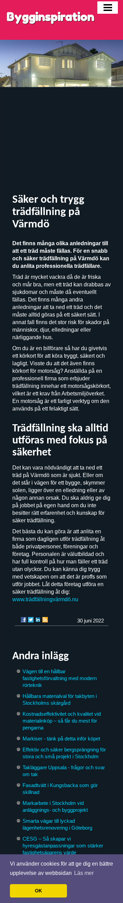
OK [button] (38, 890)
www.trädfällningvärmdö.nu (45, 599)
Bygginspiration (50, 17)
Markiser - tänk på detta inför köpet (61, 738)
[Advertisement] (61, 140)
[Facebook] (23, 619)
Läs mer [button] (84, 873)
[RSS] (45, 619)
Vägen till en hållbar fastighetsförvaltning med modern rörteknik (60, 678)
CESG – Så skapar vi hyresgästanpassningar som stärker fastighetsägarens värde (63, 845)
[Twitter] (30, 619)
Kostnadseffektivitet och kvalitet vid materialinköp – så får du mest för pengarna (62, 720)
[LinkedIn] (38, 619)
